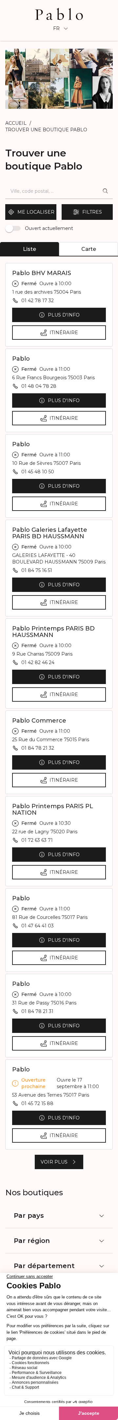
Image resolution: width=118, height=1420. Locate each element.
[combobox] (51, 191)
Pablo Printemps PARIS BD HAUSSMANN (53, 632)
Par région (32, 1241)
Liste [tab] (29, 249)
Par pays (29, 1215)
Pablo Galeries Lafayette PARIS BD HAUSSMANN (49, 533)
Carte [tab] (88, 249)
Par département (44, 1266)
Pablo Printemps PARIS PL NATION (52, 809)
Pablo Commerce (39, 720)
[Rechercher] (105, 191)
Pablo (21, 358)
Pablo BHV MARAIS (41, 273)
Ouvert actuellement (49, 228)
